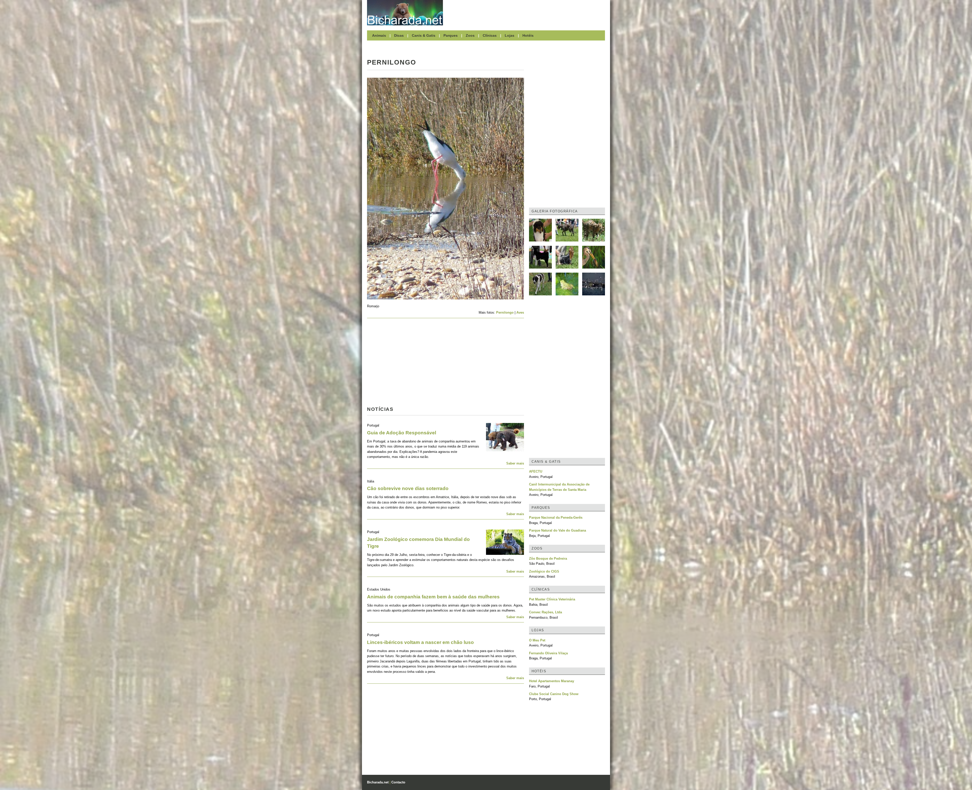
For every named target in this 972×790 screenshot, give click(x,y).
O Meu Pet (537, 640)
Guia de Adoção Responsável (401, 432)
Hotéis (528, 35)
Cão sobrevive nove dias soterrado (408, 488)
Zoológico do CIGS (544, 571)
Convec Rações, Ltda (545, 612)
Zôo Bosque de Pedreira (548, 558)
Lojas (509, 35)
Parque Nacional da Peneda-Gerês (555, 517)
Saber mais (515, 463)
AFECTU (535, 471)
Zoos (470, 35)
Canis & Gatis (423, 35)
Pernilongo (505, 312)
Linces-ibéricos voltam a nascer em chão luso (420, 642)
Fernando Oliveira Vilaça (548, 653)
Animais (379, 35)
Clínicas (490, 35)
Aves (520, 312)
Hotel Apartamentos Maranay (551, 681)
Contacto (398, 782)
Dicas (399, 35)
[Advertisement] (526, 12)
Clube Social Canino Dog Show (553, 694)
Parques (450, 35)
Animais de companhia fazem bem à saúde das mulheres (433, 596)
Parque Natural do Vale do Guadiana (557, 530)
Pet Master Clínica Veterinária (552, 599)
